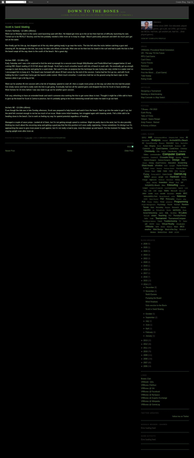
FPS (176, 171)
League (145, 188)
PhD (162, 199)
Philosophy (170, 199)
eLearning (182, 163)
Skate (184, 210)
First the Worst (181, 168)
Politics (156, 202)
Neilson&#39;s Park (150, 196)
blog (146, 146)
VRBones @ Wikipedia (150, 401)
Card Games (162, 148)
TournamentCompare (176, 218)
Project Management (148, 204)
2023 (145, 255)
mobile (150, 193)
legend (180, 188)
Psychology (161, 204)
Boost (159, 146)
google (161, 177)
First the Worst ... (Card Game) (154, 72)
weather (148, 229)
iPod (177, 182)
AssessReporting (151, 143)
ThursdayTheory (179, 216)
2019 (145, 266)
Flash (153, 171)
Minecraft (182, 191)
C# (184, 146)
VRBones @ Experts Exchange (154, 398)
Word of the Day (171, 229)
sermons (177, 210)
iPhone (171, 182)
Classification (172, 151)
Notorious (145, 66)
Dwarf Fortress (161, 163)
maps (160, 191)
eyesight (172, 165)
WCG (182, 227)
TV (180, 221)
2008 (145, 359)
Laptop (182, 185)
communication (155, 154)
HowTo (184, 180)
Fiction (152, 168)
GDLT (147, 176)
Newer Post (10, 151)
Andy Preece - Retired (150, 122)
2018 (145, 269)
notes (173, 196)
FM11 (171, 171)
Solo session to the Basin (156, 305)
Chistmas (184, 148)
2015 (145, 281)
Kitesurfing (60, 138)
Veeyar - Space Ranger (150, 119)
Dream (145, 163)
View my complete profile (153, 38)
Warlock (169, 227)
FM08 (159, 171)
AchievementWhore (160, 137)
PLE (143, 202)
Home (69, 151)
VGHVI (151, 224)
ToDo (146, 218)
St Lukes (183, 212)
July (148, 321)
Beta (177, 143)
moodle (162, 193)
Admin (182, 137)
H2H (166, 177)
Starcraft (146, 215)
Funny (146, 174)
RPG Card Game (148, 56)
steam (153, 215)
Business (178, 146)
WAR (157, 227)
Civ (158, 151)
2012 (145, 344)
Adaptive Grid (173, 137)
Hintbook (161, 180)
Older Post (129, 151)
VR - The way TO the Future (152, 53)
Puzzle (169, 204)
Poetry (149, 202)
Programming (181, 201)
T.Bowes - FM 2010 (149, 109)
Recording (159, 207)
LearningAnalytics (170, 188)
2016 (145, 277)
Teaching (162, 215)
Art (143, 143)
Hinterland (169, 180)
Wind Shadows (152, 302)
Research (175, 207)
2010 (145, 351)
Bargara (161, 143)
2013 (145, 340)
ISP (182, 182)
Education (172, 163)
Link (150, 191)
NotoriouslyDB (147, 69)
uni (146, 224)
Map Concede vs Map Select (153, 97)
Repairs (167, 207)
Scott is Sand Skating (17, 27)
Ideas (148, 182)
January (149, 336)
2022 (145, 258)
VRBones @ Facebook (150, 392)
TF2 (169, 215)
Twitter (185, 221)
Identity (154, 182)
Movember (170, 193)
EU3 (165, 165)
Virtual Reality (168, 224)
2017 (145, 273)
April (148, 328)
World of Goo (162, 232)
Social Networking (150, 213)
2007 (145, 362)
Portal (162, 202)
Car (153, 148)
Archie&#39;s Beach (179, 140)
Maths (166, 191)
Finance (159, 168)
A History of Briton (148, 125)
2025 (145, 247)
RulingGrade (160, 210)
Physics (178, 199)
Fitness (147, 171)
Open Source (153, 199)
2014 (145, 284)
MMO (144, 193)
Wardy (163, 227)
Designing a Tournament (151, 91)
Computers (145, 157)
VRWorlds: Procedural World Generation (157, 50)
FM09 (165, 171)
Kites (163, 185)
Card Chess (146, 60)
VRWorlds (149, 227)
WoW (171, 232)
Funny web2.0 (155, 174)
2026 (145, 244)
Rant (152, 207)
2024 (145, 251)
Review (183, 207)
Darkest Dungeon (164, 160)
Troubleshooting (170, 221)
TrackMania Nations (149, 221)
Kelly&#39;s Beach (152, 185)
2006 (145, 366)
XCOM (177, 232)
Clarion (163, 151)
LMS (154, 191)
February (149, 332)
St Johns (173, 213)
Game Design (167, 174)
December (150, 287)
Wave (176, 227)
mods (156, 193)
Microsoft (174, 191)
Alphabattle (145, 140)
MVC (185, 193)
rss (153, 210)
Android (165, 140)
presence (169, 202)
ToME (152, 218)
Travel (160, 221)
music (178, 193)
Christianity (149, 151)
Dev (183, 160)
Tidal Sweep (146, 76)
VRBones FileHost (148, 385)
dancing (178, 157)
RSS (129, 147)
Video (158, 224)
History (177, 180)
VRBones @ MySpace (150, 395)
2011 (145, 348)
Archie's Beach (47, 138)
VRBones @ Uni (148, 388)
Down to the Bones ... (97, 11)
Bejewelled (170, 143)
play (184, 199)
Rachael (177, 204)
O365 (145, 199)
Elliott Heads (147, 165)
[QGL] (144, 137)
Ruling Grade (146, 79)
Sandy (169, 210)
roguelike (147, 210)
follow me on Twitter (180, 416)
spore (161, 213)
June (148, 325)
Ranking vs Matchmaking (151, 94)
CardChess (174, 149)
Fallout (145, 168)
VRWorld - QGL (147, 382)
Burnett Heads (168, 146)
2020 (145, 262)
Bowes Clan (146, 379)
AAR (150, 137)
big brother (184, 143)
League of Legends (156, 188)
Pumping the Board (153, 298)
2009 (145, 355)
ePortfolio (158, 166)
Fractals (182, 171)
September (150, 317)
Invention (163, 182)
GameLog (180, 173)
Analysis (155, 140)
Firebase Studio (169, 168)
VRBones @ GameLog (150, 404)
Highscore (153, 180)
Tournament (161, 218)
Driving (151, 163)
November (150, 291)
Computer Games (174, 154)
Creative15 (154, 157)
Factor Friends (147, 63)
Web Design (158, 229)
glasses (154, 177)
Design (176, 160)
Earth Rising (146, 113)
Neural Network (164, 196)
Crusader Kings (167, 157)
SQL (166, 213)
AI (187, 137)
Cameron (146, 149)
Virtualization (180, 224)
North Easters (151, 294)
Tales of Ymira (147, 116)
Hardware (174, 176)
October (149, 314)
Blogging (152, 146)
